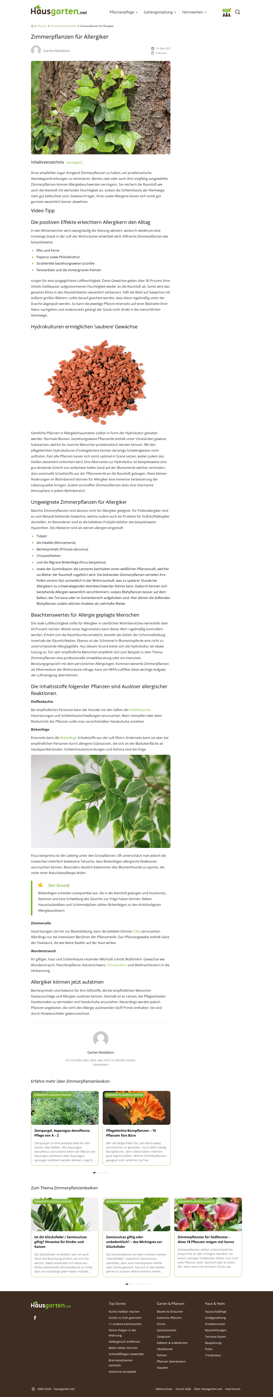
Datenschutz (164, 1389)
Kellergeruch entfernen (124, 1341)
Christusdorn (117, 965)
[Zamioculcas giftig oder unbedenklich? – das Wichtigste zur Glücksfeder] (136, 1214)
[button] (137, 12)
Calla (136, 931)
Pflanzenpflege (122, 12)
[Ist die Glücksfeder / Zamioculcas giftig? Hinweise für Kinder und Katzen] (65, 1214)
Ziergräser (164, 1336)
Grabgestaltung (215, 1318)
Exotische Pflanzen (169, 1318)
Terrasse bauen (215, 1336)
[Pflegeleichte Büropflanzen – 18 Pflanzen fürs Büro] (136, 1108)
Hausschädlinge (215, 1311)
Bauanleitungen (215, 1330)
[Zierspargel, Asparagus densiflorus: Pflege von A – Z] (65, 1108)
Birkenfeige (68, 737)
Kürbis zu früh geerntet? (125, 1318)
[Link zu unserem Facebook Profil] (35, 1318)
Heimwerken (192, 12)
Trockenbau (213, 1355)
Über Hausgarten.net (208, 1389)
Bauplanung (213, 1342)
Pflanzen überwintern (171, 1361)
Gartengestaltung (158, 12)
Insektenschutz (215, 1324)
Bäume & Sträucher (170, 1311)
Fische (161, 1324)
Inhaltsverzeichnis (56, 162)
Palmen (162, 1355)
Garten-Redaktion (56, 51)
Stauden (162, 1368)
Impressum (232, 1389)
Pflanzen (42, 26)
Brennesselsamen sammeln (121, 1362)
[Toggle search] (237, 12)
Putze (208, 1349)
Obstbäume (165, 1349)
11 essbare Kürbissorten (125, 1324)
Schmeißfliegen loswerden (126, 1354)
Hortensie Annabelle (122, 1371)
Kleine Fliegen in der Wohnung (122, 1332)
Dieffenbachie (140, 710)
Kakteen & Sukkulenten (172, 1342)
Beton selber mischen (123, 1348)
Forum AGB (183, 1389)
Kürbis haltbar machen (124, 1311)
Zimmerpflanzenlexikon (64, 26)
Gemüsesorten (166, 1330)
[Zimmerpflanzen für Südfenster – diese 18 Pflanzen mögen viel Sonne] (208, 1214)
